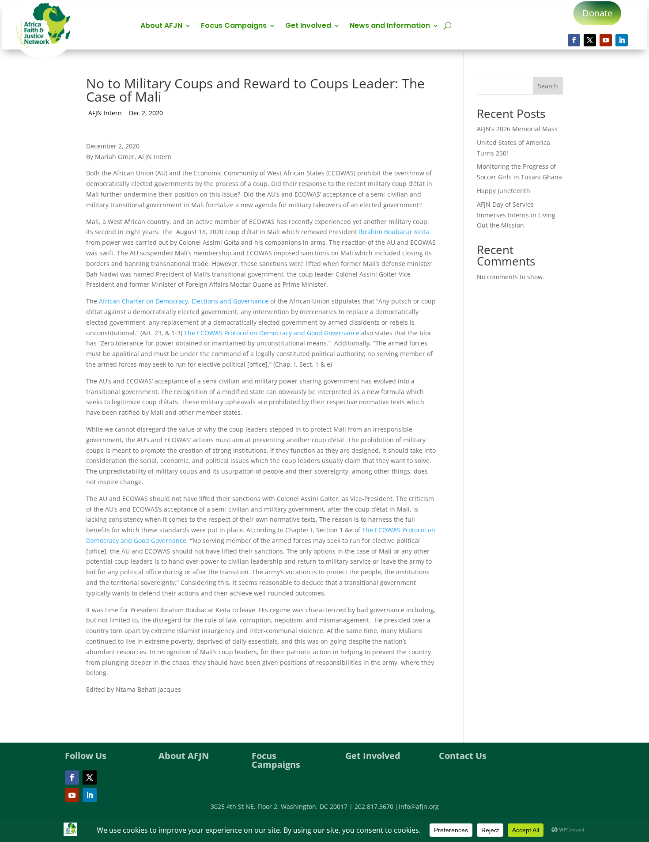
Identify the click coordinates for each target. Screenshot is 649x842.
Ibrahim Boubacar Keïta (394, 232)
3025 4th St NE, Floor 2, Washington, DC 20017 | (283, 806)
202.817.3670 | (377, 806)
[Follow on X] (590, 40)
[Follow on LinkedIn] (621, 40)
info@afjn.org (419, 806)
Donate (597, 13)
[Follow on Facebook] (574, 40)
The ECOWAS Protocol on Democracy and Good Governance (272, 333)
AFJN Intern (105, 113)
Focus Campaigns (234, 26)
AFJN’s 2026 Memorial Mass (517, 129)
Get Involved (308, 26)
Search (548, 86)
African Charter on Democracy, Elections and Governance (183, 301)
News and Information (390, 26)
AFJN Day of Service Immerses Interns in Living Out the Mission (516, 215)
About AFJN (161, 26)
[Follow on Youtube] (606, 40)
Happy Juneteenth (503, 190)
